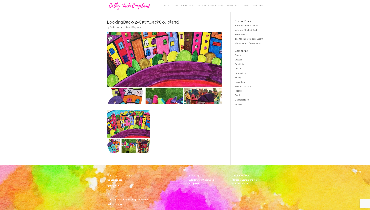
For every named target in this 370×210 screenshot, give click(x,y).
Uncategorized (242, 100)
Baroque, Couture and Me (247, 25)
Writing (238, 104)
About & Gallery (183, 6)
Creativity (239, 64)
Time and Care (242, 34)
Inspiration (240, 82)
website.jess (115, 204)
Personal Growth (243, 86)
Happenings (240, 73)
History (238, 77)
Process (238, 91)
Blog (246, 6)
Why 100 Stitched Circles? (247, 30)
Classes (238, 60)
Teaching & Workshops (210, 6)
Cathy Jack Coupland (120, 27)
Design (238, 68)
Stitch (237, 95)
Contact (258, 6)
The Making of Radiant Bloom (249, 39)
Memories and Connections (248, 43)
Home (166, 6)
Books (238, 55)
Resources (233, 6)
